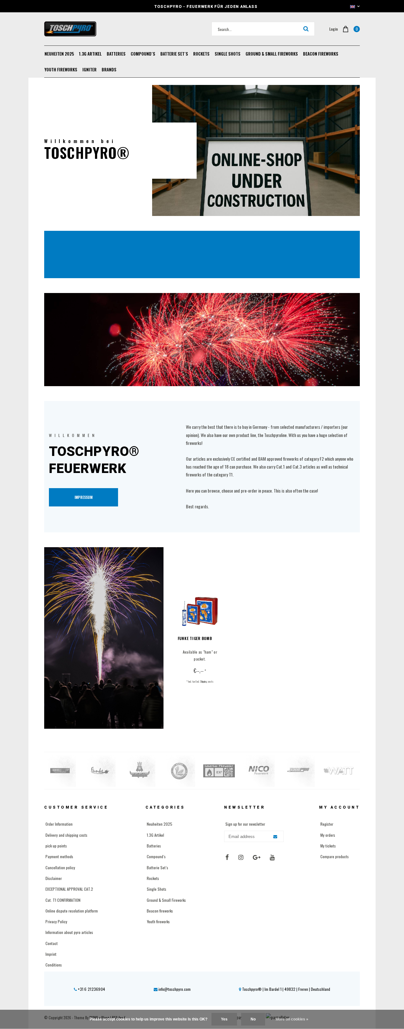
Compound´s (143, 54)
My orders (327, 835)
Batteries (116, 54)
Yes (224, 1019)
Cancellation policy (60, 867)
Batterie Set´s (174, 54)
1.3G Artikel (90, 54)
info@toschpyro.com (174, 989)
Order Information (59, 824)
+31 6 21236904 (91, 989)
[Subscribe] (275, 837)
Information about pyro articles (69, 932)
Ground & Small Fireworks (272, 54)
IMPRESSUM (83, 497)
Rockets (201, 54)
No (253, 1019)
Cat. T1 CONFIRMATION (62, 900)
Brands (109, 69)
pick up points (56, 846)
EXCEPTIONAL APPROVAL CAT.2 (69, 889)
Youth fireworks (61, 69)
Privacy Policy (56, 921)
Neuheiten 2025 (59, 54)
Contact (51, 943)
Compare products (334, 856)
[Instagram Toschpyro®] (241, 857)
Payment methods (59, 856)
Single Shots (228, 54)
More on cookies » (292, 1019)
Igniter (89, 69)
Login (333, 29)
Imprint (50, 954)
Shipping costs (206, 681)
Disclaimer (53, 878)
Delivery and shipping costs (66, 835)
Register (326, 824)
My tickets (328, 846)
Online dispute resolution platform (71, 911)
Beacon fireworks (320, 54)
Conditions (53, 965)
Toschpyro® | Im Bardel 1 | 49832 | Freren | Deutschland (285, 989)
